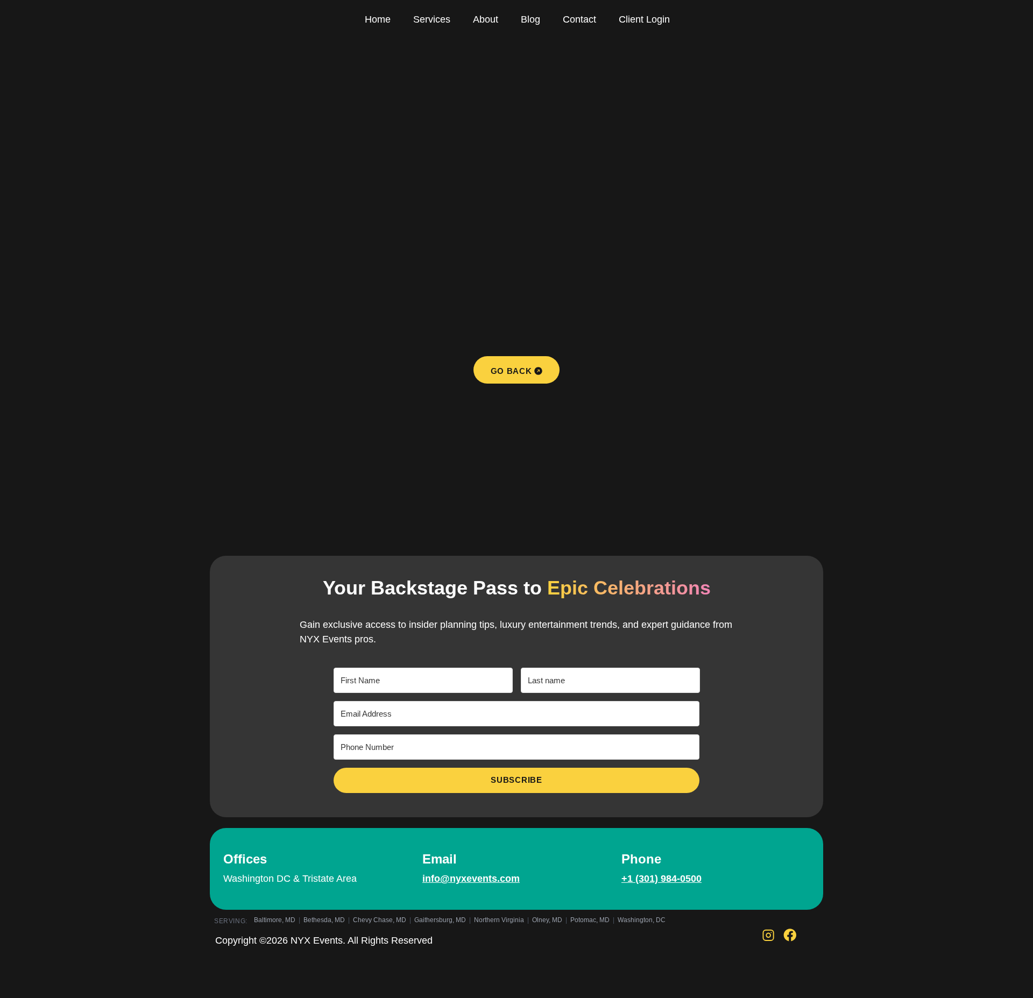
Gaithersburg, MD (440, 920)
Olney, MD (547, 920)
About (485, 19)
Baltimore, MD (274, 920)
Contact (579, 19)
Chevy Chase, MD (379, 920)
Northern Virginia (499, 920)
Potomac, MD (590, 920)
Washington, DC (642, 920)
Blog (530, 19)
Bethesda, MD (324, 920)
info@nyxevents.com (471, 878)
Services (431, 19)
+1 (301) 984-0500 (661, 878)
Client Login (644, 19)
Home (378, 19)
